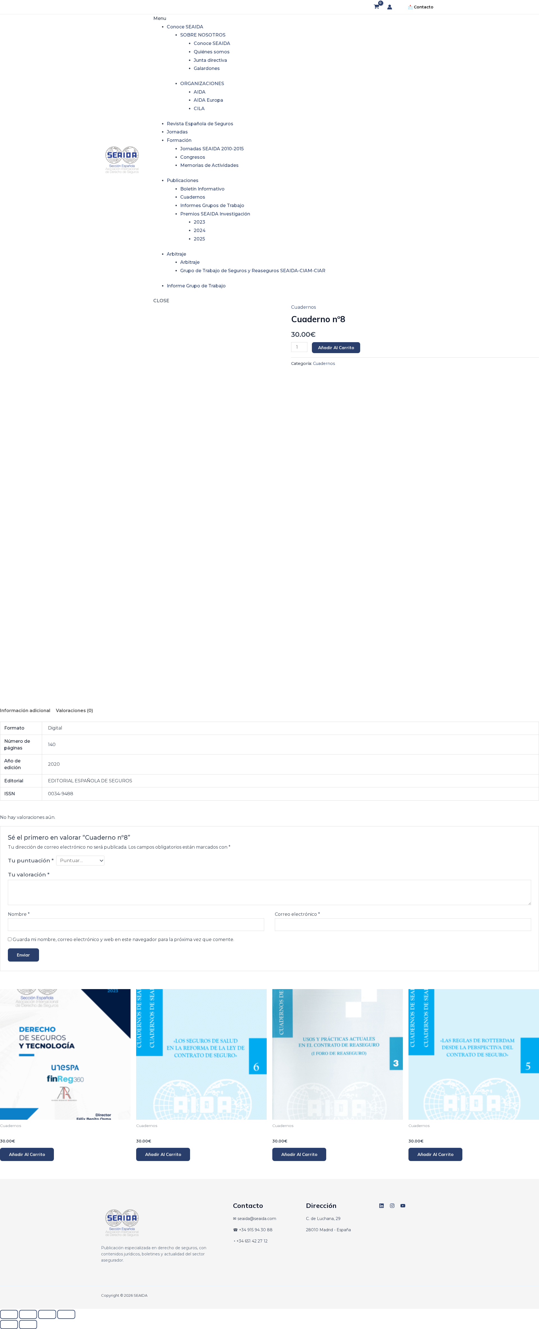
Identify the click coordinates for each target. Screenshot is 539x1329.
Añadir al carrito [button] (27, 1154)
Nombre (19, 914)
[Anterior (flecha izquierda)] (9, 1324)
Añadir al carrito (336, 347)
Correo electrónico (297, 914)
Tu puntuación (31, 860)
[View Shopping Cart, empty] (376, 7)
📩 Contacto (420, 7)
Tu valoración (28, 874)
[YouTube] (402, 1205)
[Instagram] (392, 1205)
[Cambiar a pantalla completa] (28, 1314)
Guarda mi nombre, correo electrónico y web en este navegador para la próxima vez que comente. (123, 939)
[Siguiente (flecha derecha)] (28, 1324)
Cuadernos (303, 307)
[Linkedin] (381, 1205)
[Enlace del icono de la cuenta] (389, 7)
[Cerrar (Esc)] (66, 1314)
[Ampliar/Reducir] (9, 1314)
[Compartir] (47, 1314)
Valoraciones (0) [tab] (74, 710)
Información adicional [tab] (25, 710)
